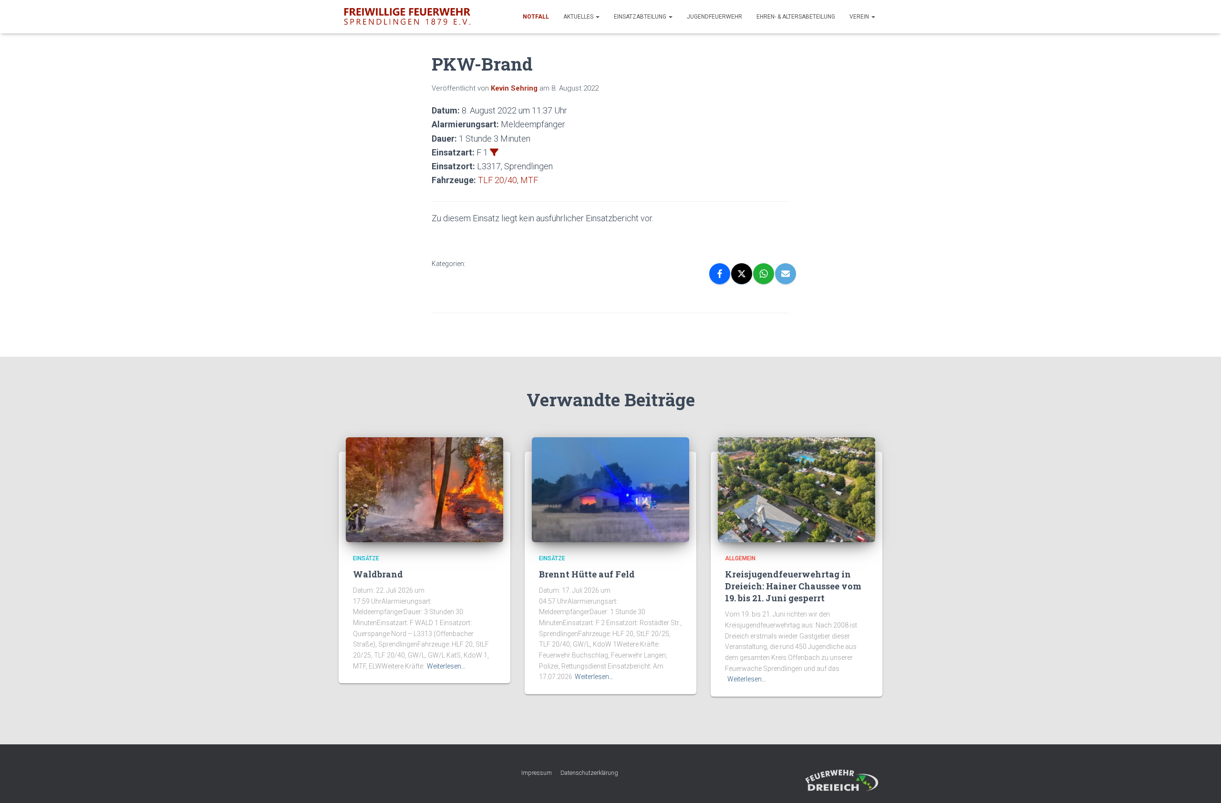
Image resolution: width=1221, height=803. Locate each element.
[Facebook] (719, 273)
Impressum (536, 772)
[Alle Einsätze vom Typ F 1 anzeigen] (494, 152)
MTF (529, 180)
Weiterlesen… (446, 666)
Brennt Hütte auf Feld (587, 574)
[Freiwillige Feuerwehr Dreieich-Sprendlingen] (407, 17)
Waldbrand (378, 574)
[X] (741, 273)
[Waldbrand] (424, 489)
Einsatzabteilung (641, 16)
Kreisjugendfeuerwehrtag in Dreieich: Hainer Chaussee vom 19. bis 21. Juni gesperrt (793, 586)
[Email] (785, 273)
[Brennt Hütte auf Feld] (610, 489)
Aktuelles (579, 16)
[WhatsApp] (763, 273)
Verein (859, 16)
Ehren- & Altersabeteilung (795, 16)
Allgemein (740, 558)
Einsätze (366, 558)
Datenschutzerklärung (589, 772)
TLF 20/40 (497, 180)
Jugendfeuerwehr (714, 16)
